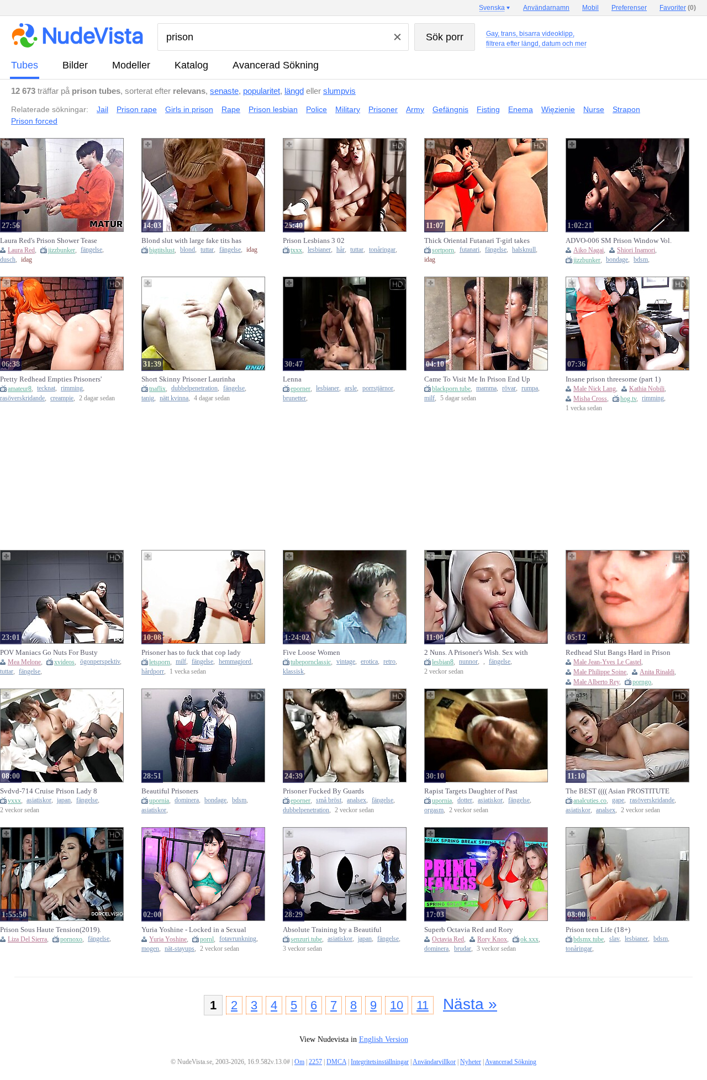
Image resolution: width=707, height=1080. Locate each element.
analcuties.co (589, 800)
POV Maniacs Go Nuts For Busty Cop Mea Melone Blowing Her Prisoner (49, 652)
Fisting (488, 109)
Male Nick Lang (594, 389)
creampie (61, 398)
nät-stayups (179, 948)
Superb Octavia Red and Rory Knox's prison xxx (468, 929)
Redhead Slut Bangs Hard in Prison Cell (618, 652)
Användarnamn (546, 8)
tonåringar (382, 249)
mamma (486, 388)
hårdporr (152, 671)
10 (396, 1005)
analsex (356, 800)
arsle (351, 388)
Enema (520, 109)
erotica (369, 661)
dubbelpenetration (194, 388)
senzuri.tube (306, 939)
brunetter (294, 398)
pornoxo (71, 939)
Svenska (492, 8)
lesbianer (319, 249)
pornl (207, 939)
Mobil (590, 8)
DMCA (336, 1062)
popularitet (261, 91)
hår (340, 249)
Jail (102, 109)
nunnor (468, 661)
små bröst (328, 800)
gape (618, 800)
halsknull (524, 249)
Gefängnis (450, 109)
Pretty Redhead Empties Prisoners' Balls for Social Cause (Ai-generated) (51, 379)
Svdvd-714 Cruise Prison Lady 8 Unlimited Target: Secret (48, 791)
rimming (72, 388)
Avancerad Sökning (276, 65)
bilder (75, 65)
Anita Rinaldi (657, 672)
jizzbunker (61, 250)
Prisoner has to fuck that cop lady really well (191, 652)
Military (347, 109)
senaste (224, 91)
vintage (345, 661)
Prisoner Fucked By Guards (323, 791)
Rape (230, 109)
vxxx (14, 800)
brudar (462, 948)
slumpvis (339, 91)
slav (614, 939)
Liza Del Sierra (27, 939)
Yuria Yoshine (168, 939)
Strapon (626, 109)
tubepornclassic (311, 662)
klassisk (293, 671)
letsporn (159, 662)
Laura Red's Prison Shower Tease (48, 240)
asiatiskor (39, 800)
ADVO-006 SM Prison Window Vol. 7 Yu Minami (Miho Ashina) (619, 240)
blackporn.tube (451, 389)
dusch (7, 259)
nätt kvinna (174, 398)
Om (299, 1062)
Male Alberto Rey (596, 682)
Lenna (292, 379)
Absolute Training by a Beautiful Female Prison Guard (332, 929)
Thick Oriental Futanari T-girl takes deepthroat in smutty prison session (477, 240)
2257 (315, 1062)
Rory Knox (492, 939)
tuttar (207, 249)
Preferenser (629, 8)
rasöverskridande (22, 398)
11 (422, 1005)
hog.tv (628, 399)
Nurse (593, 109)
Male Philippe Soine (599, 672)
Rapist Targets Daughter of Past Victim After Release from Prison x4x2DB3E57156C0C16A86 (472, 791)
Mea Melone (24, 662)
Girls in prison (189, 109)
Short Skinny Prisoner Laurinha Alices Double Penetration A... (188, 379)
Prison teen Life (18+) (598, 929)
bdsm (641, 259)
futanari (469, 249)
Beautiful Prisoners (169, 791)
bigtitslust (162, 250)
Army (415, 109)
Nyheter (470, 1062)
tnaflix (157, 389)
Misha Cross (590, 399)
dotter (464, 800)
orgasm (434, 810)
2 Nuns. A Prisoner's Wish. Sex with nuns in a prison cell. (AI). (476, 652)
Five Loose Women (311, 652)
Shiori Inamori (636, 250)
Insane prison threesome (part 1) (613, 379)
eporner (300, 389)
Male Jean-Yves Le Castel (607, 662)
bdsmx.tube (588, 939)
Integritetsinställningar (380, 1062)
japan (64, 800)
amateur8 (19, 389)
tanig (147, 398)
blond (187, 249)
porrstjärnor (377, 388)
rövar (509, 388)
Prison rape (137, 109)
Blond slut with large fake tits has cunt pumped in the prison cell (191, 240)
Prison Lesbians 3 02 (314, 240)
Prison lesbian (273, 109)
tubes (24, 65)
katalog (191, 65)
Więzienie (558, 109)
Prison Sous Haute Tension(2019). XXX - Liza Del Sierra (50, 929)
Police (316, 109)
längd (294, 91)
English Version (383, 1039)
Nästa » (470, 1004)
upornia (159, 800)
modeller (131, 65)
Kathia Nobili (646, 389)
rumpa (529, 388)
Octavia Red (448, 939)
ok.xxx (529, 939)
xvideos (64, 662)
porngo (641, 682)
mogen (150, 948)
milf (429, 398)
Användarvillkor (434, 1062)
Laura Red (21, 250)
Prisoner (383, 109)
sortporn (443, 250)
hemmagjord (235, 661)
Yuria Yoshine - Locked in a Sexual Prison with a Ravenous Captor (193, 929)
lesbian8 (442, 662)
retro (389, 661)
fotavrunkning (237, 939)
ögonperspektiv (100, 661)
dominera (187, 800)
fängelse (91, 249)
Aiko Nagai (588, 250)
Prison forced (34, 121)
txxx (296, 250)
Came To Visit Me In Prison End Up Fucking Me (477, 379)
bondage (617, 259)
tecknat (46, 388)
